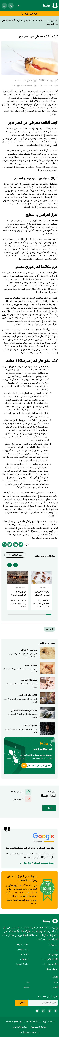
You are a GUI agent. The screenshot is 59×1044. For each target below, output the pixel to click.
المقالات (24, 954)
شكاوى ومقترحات (50, 964)
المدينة (27, 987)
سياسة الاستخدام (20, 1026)
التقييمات (24, 959)
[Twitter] (9, 544)
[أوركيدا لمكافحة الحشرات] (50, 5)
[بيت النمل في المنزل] (29, 653)
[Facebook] (20, 544)
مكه (28, 982)
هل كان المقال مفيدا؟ (48, 794)
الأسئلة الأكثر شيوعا (50, 959)
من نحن (54, 949)
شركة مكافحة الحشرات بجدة (23, 531)
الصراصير (28, 20)
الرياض (55, 987)
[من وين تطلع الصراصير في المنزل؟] (17, 590)
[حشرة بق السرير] (29, 668)
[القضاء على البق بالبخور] (29, 698)
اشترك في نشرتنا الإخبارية (48, 996)
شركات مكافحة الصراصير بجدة (20, 346)
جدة (56, 982)
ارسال (49, 808)
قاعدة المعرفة (22, 964)
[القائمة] (4, 5)
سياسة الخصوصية (38, 1026)
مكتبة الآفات (22, 949)
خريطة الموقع (52, 968)
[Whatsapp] (4, 544)
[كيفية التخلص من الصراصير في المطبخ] (41, 590)
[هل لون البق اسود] (29, 728)
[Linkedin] (15, 544)
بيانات (23, 1032)
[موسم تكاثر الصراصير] (29, 683)
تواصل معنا (53, 954)
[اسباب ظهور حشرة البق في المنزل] (29, 713)
